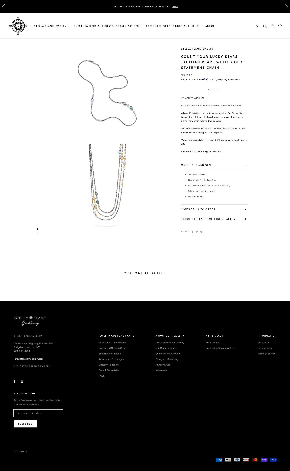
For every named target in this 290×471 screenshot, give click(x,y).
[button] (3, 6)
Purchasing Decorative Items (221, 348)
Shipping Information (110, 353)
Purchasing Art (213, 342)
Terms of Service (267, 353)
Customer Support (108, 364)
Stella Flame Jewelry (197, 48)
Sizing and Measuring (167, 359)
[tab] (214, 165)
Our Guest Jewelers (166, 348)
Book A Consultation (109, 370)
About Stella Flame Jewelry (170, 342)
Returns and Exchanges (111, 359)
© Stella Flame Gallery (28, 460)
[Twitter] (197, 232)
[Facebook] (192, 232)
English (18, 451)
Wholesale (161, 370)
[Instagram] (22, 381)
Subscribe (25, 424)
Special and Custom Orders (113, 348)
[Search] (265, 26)
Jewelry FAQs (163, 364)
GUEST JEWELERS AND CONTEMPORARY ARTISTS (106, 26)
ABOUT (210, 26)
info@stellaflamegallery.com (28, 358)
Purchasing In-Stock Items (113, 342)
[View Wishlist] (278, 26)
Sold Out (214, 89)
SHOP (175, 6)
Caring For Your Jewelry (168, 353)
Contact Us (263, 342)
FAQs (101, 375)
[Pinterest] (201, 232)
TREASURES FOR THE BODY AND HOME (172, 26)
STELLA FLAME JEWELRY (50, 26)
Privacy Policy (265, 348)
